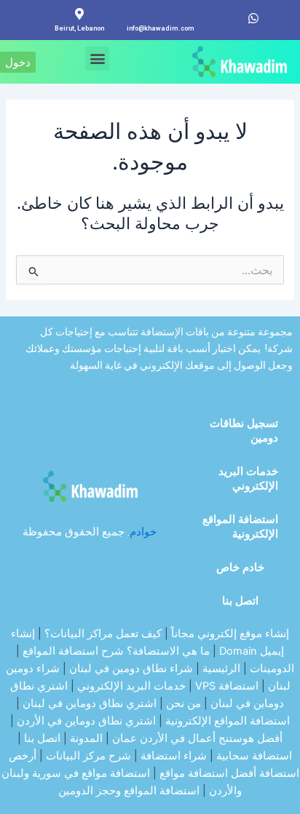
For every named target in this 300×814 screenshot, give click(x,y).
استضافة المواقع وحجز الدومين (129, 790)
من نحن (183, 703)
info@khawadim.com (160, 28)
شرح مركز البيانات (88, 755)
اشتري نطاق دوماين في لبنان (90, 703)
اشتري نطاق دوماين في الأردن (86, 720)
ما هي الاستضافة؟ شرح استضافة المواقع (116, 651)
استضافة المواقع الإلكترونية (240, 526)
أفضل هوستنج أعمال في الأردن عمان (197, 738)
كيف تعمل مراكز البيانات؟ (103, 633)
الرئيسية (221, 668)
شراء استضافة (174, 755)
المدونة (86, 738)
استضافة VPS (226, 686)
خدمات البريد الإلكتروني (248, 478)
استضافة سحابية (254, 755)
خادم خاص (240, 567)
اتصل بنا (240, 600)
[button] (97, 59)
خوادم (143, 531)
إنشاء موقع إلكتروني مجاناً (230, 633)
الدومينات (272, 668)
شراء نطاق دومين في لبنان (131, 668)
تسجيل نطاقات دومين (244, 430)
